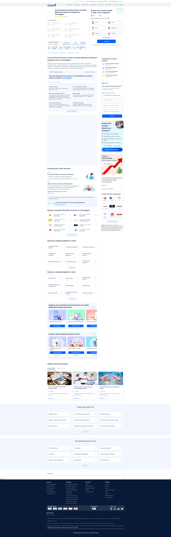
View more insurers (72, 234)
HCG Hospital (52, 278)
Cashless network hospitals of (59, 215)
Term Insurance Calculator (71, 490)
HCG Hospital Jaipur (71, 261)
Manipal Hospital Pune (54, 261)
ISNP (106, 491)
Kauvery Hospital (53, 293)
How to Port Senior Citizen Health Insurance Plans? (56, 387)
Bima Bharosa (52, 515)
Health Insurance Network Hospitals (76, 321)
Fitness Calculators (72, 486)
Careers (106, 488)
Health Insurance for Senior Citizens (95, 348)
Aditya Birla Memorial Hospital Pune (54, 285)
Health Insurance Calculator (56, 321)
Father (97, 33)
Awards (87, 490)
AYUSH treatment (53, 448)
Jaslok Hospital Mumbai (86, 278)
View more (71, 267)
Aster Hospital (69, 278)
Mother (113, 33)
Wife (113, 22)
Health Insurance (54, 52)
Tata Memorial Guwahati (52, 254)
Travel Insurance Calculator (72, 499)
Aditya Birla (105, 200)
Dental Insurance (53, 426)
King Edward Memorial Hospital (71, 292)
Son (96, 28)
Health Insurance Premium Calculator (83, 426)
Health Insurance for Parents (107, 426)
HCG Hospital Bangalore (86, 261)
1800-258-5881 (73, 179)
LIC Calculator (69, 493)
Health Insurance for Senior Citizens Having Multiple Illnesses (83, 387)
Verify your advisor (109, 495)
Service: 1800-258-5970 (102, 1)
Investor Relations (109, 497)
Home (48, 52)
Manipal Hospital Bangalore (70, 254)
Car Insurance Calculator (71, 501)
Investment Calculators (73, 484)
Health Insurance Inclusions (107, 454)
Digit (112, 208)
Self (96, 22)
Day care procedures (105, 448)
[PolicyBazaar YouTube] (122, 509)
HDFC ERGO (112, 216)
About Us (107, 484)
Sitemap (107, 486)
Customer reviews (89, 486)
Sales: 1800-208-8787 (91, 1)
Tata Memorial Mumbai (71, 247)
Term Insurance (51, 488)
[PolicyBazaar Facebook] (111, 509)
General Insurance (52, 484)
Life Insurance (51, 486)
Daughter (114, 28)
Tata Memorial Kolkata (88, 247)
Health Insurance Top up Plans (93, 321)
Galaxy (119, 208)
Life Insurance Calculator (71, 495)
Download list (91, 72)
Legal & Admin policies (110, 490)
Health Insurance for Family (74, 348)
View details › (58, 355)
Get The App (82, 1)
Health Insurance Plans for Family (57, 420)
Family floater (77, 460)
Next (112, 116)
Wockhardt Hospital (88, 293)
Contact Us (121, 1)
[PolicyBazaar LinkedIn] (118, 509)
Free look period (104, 460)
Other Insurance (51, 493)
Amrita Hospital (69, 285)
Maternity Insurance (105, 414)
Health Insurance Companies (81, 420)
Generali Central (105, 217)
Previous (118, 368)
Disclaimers (50, 473)
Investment (50, 490)
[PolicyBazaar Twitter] (115, 509)
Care (119, 200)
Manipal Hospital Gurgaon (87, 254)
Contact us (107, 493)
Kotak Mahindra (70, 52)
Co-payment (77, 448)
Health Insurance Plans (55, 348)
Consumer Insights (90, 491)
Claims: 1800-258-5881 (113, 1)
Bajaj (112, 200)
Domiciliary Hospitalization (81, 454)
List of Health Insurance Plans (82, 414)
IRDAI (47, 515)
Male (94, 15)
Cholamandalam (105, 208)
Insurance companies (90, 488)
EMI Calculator (69, 491)
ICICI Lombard (119, 216)
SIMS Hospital (86, 285)
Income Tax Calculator (71, 488)
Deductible (51, 454)
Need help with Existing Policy (112, 95)
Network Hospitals (62, 52)
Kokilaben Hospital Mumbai (53, 247)
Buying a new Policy (109, 93)
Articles (87, 484)
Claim (76, 1)
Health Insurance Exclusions (56, 460)
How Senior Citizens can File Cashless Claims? (109, 387)
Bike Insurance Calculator (71, 503)
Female (99, 15)
